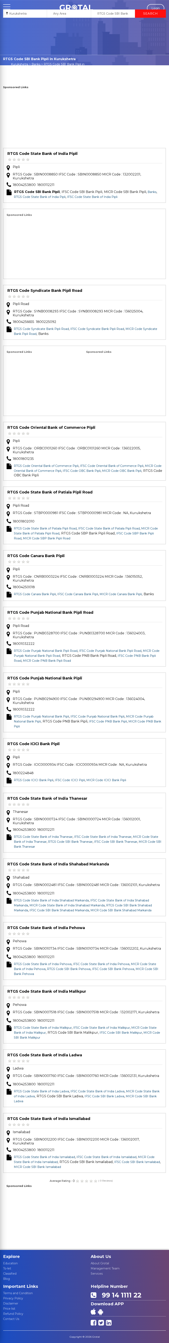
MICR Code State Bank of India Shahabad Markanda (67, 905)
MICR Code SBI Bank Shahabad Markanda (120, 910)
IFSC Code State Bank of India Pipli (92, 197)
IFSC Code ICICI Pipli (70, 780)
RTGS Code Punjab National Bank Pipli (44, 678)
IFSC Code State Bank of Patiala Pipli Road (109, 528)
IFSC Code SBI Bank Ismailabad (137, 1162)
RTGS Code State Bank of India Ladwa (44, 1055)
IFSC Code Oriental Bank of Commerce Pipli (111, 466)
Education (10, 1263)
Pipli (16, 167)
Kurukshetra (19, 64)
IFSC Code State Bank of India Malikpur (101, 1028)
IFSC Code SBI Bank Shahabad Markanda (59, 910)
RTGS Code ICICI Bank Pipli (33, 744)
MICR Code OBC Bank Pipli (121, 471)
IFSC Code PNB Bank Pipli (108, 721)
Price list (9, 1308)
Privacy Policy (13, 1298)
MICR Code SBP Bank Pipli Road (46, 538)
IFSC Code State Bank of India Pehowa (101, 964)
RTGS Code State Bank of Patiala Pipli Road (50, 492)
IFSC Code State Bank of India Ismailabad (106, 1157)
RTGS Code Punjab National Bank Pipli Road (50, 612)
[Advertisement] (84, 119)
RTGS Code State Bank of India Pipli (42, 153)
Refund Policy (13, 1314)
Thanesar (20, 812)
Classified (9, 1273)
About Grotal (100, 1263)
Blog (6, 1279)
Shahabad (21, 877)
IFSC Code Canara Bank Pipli (77, 594)
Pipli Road (21, 304)
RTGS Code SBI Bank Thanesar (70, 842)
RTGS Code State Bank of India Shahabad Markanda (58, 864)
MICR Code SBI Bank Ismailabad (37, 1167)
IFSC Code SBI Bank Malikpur (121, 1032)
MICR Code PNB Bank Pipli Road (47, 661)
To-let (7, 1268)
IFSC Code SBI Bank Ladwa (104, 1096)
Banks (36, 64)
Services (97, 1273)
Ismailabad (21, 1132)
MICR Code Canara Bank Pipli (121, 594)
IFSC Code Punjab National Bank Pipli (97, 716)
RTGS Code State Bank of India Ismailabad (48, 1118)
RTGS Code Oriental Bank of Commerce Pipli (51, 427)
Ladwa (18, 1068)
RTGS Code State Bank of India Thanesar (47, 798)
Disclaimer (10, 1303)
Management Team (105, 1268)
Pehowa (19, 941)
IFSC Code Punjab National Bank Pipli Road (110, 651)
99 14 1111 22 (119, 1295)
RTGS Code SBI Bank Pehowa (68, 969)
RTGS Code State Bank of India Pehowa (46, 928)
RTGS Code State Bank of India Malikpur (46, 991)
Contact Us (11, 1319)
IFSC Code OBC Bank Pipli (82, 471)
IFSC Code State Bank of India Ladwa (97, 1091)
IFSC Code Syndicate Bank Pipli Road (97, 329)
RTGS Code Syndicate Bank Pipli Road (44, 290)
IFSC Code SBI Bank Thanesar (115, 842)
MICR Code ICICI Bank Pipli (106, 780)
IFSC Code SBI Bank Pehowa (113, 969)
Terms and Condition (18, 1293)
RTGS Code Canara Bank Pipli (36, 556)
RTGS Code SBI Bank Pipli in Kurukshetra (64, 66)
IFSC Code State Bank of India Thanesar (102, 837)
